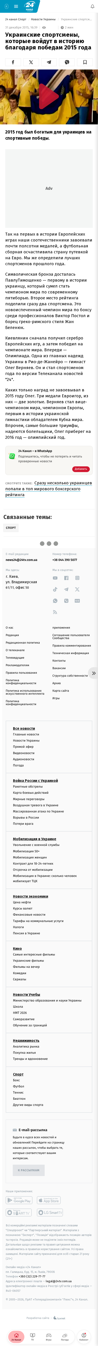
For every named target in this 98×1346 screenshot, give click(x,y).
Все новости (24, 728)
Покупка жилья (24, 1053)
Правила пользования (21, 672)
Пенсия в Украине (26, 933)
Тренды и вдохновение (30, 1059)
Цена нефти (22, 902)
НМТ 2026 (20, 1013)
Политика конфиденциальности (21, 682)
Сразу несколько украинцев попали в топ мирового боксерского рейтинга (48, 488)
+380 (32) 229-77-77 (32, 1276)
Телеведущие (15, 657)
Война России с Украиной (35, 780)
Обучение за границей (30, 1025)
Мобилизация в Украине (34, 839)
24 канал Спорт (16, 19)
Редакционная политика (23, 642)
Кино (17, 948)
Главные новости (26, 734)
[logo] (29, 6)
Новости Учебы (26, 994)
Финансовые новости (29, 915)
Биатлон (19, 1099)
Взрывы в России (26, 817)
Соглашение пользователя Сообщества (71, 637)
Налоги (18, 927)
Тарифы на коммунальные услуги (38, 921)
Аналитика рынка (26, 1046)
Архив (56, 683)
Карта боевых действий (31, 793)
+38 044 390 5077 (64, 560)
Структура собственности (70, 675)
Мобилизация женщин (30, 857)
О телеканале (15, 650)
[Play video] (49, 96)
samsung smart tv (50, 1212)
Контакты (59, 660)
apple (50, 1200)
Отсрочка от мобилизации (33, 870)
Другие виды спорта (28, 1105)
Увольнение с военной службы (36, 845)
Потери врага (23, 824)
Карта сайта (60, 690)
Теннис (18, 1092)
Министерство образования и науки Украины (47, 1000)
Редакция (12, 635)
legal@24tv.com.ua (59, 1281)
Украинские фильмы (28, 961)
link (55, 578)
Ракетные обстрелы (28, 787)
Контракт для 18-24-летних (33, 864)
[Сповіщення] (92, 6)
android (19, 1200)
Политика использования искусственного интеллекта (25, 692)
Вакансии (59, 668)
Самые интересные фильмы (34, 954)
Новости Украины (44, 19)
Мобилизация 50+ (26, 851)
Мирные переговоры (28, 799)
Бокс (16, 1080)
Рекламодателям (17, 665)
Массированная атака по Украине (38, 811)
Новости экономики (30, 896)
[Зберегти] (85, 62)
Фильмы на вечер (26, 967)
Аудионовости (23, 759)
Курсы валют (22, 908)
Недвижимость (26, 1040)
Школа (18, 1007)
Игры (56, 698)
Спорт (18, 1074)
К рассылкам (28, 1170)
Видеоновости (24, 753)
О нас (9, 627)
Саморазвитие (24, 1019)
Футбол (18, 1086)
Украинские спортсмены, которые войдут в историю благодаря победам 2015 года (76, 19)
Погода (18, 765)
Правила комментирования (71, 645)
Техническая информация (70, 653)
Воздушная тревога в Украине (35, 805)
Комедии (19, 973)
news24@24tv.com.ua (21, 560)
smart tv (19, 1212)
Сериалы (19, 979)
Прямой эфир (23, 747)
